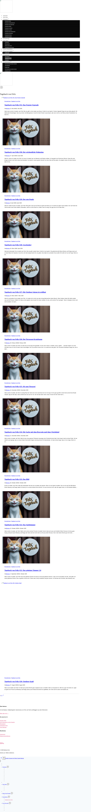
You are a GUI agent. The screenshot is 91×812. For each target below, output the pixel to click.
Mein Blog (5, 17)
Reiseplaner (3, 724)
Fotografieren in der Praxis (9, 47)
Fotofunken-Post (7, 70)
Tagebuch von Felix (8, 58)
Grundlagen (7, 42)
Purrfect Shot (7, 67)
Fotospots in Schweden (9, 33)
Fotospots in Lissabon (8, 28)
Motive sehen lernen (8, 45)
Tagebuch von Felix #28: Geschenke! (17, 245)
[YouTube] (2, 743)
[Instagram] (0, 743)
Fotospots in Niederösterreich (10, 22)
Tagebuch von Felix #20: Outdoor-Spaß (19, 681)
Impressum (2, 734)
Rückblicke (7, 60)
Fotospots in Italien (8, 26)
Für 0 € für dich (5, 803)
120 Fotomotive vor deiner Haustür (11, 69)
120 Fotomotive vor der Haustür (7, 722)
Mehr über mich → (4, 713)
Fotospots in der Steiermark (9, 24)
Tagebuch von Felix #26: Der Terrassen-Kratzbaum (23, 339)
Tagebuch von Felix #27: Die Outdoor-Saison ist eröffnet (25, 292)
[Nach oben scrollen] (1, 758)
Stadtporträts (7, 52)
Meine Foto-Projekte (6, 793)
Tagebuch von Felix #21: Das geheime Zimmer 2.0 (22, 570)
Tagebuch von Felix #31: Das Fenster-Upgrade (21, 105)
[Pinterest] (3, 743)
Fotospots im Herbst (8, 36)
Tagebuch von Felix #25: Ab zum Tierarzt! (20, 386)
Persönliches (7, 101)
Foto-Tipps (4, 784)
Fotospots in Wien (8, 21)
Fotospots (4, 766)
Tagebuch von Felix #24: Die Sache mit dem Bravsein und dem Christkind (31, 432)
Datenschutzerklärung (5, 736)
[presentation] (41, 98)
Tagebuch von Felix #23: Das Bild (16, 479)
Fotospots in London (8, 29)
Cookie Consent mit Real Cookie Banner (14, 758)
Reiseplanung (6, 38)
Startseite (5, 15)
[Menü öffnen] (1, 87)
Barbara (8, 108)
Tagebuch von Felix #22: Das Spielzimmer (19, 525)
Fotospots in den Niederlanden (10, 31)
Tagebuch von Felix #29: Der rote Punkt (19, 199)
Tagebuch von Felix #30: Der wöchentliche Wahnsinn (24, 152)
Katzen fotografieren (7, 49)
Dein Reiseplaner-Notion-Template (11, 63)
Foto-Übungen (7, 65)
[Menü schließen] (0, 761)
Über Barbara (7, 56)
